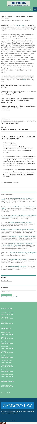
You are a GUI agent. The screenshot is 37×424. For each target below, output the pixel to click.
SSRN (11, 314)
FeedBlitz (15, 296)
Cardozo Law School (20, 411)
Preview (3, 296)
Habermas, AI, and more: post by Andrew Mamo (23, 252)
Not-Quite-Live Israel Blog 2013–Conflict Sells (14, 128)
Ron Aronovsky (20, 25)
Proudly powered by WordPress (8, 420)
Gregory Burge (5, 229)
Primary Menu (35, 9)
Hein (10, 362)
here (24, 79)
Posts (2, 314)
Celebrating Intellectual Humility (18, 266)
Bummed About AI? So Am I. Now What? (20, 222)
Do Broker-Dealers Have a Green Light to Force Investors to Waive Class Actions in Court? (18, 121)
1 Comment (26, 21)
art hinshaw (16, 21)
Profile (6, 314)
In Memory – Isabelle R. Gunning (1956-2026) (22, 236)
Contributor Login (5, 393)
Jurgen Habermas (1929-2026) (18, 259)
